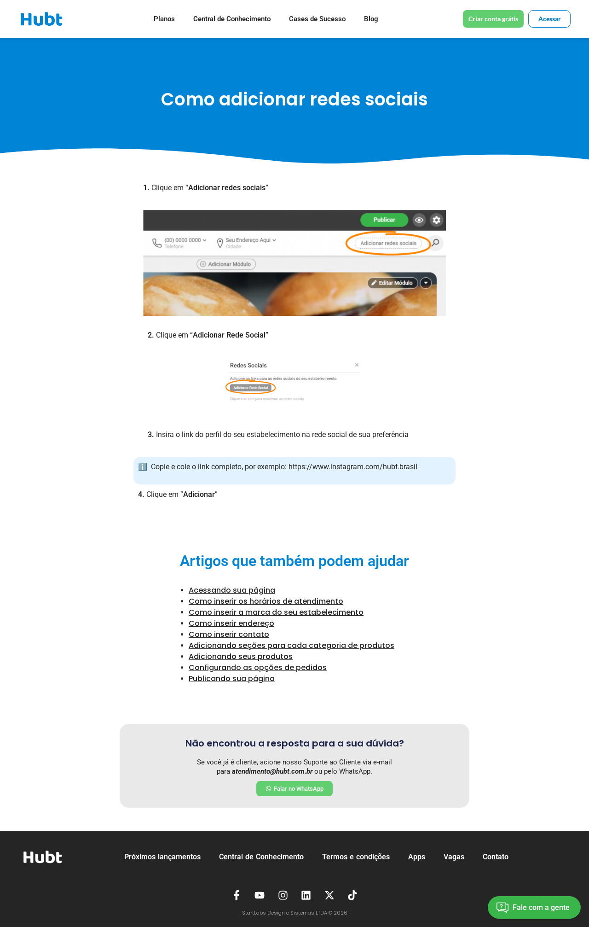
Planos (164, 19)
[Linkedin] (306, 895)
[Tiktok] (353, 895)
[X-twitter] (329, 895)
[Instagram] (283, 895)
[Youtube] (259, 895)
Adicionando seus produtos (241, 656)
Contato (495, 856)
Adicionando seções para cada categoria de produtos (291, 645)
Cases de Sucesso (317, 19)
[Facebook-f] (236, 895)
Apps (416, 856)
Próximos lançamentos (162, 856)
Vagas (454, 856)
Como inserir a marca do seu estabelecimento (276, 612)
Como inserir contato (229, 634)
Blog (371, 19)
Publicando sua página (232, 678)
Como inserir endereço (231, 623)
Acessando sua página (232, 590)
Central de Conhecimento (232, 19)
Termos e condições (356, 856)
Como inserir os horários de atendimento (266, 601)
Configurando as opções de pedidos (258, 667)
